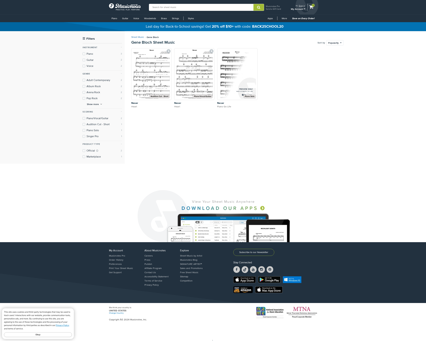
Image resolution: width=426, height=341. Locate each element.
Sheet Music (137, 37)
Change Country (116, 313)
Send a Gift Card (273, 9)
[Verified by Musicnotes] (97, 151)
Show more (93, 104)
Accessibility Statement (156, 277)
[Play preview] (169, 51)
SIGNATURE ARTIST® (191, 264)
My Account (297, 9)
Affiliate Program (153, 268)
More (286, 19)
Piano (114, 18)
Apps (270, 18)
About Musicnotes (155, 250)
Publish (148, 264)
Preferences (115, 264)
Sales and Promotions (191, 268)
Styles (191, 18)
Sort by (321, 43)
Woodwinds (150, 18)
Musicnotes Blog (189, 260)
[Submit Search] (258, 7)
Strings (175, 18)
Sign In (302, 5)
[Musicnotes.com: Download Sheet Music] (125, 7)
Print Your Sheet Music (121, 268)
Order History (116, 260)
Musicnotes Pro (273, 6)
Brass (164, 18)
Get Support (115, 272)
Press (147, 260)
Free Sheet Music (189, 272)
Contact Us (150, 272)
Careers (148, 256)
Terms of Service (153, 281)
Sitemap (184, 277)
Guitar (125, 18)
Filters (89, 38)
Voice (136, 18)
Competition (186, 281)
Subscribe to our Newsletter (253, 252)
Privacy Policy (151, 285)
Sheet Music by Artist (191, 256)
